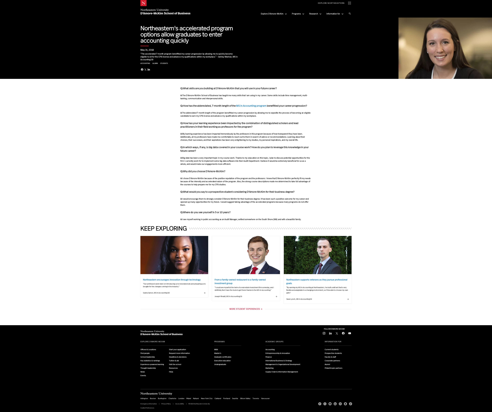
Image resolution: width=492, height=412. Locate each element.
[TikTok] (350, 403)
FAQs (171, 372)
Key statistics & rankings (150, 360)
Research (313, 13)
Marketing (269, 368)
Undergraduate (220, 364)
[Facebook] (142, 69)
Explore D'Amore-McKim (272, 13)
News (142, 372)
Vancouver (265, 398)
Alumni (155, 63)
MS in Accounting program (251, 106)
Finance (268, 357)
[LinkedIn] (148, 69)
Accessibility (179, 404)
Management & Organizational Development (282, 364)
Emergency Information (148, 404)
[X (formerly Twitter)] (324, 403)
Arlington (144, 398)
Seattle (235, 398)
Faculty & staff (330, 357)
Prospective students (333, 353)
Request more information (179, 353)
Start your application (177, 349)
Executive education (222, 360)
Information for (333, 13)
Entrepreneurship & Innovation (277, 353)
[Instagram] (340, 403)
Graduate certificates (222, 357)
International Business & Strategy (278, 360)
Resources (173, 368)
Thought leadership (148, 368)
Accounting (145, 63)
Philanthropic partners (333, 368)
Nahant (196, 398)
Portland (226, 398)
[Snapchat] (345, 403)
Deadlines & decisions (178, 357)
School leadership (147, 357)
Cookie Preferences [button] (147, 408)
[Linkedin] (335, 403)
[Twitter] (145, 69)
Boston (153, 398)
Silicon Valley (245, 398)
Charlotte (172, 398)
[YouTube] (330, 403)
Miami (188, 398)
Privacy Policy (166, 404)
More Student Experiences (244, 309)
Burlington (162, 398)
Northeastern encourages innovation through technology (172, 279)
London (181, 398)
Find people (145, 353)
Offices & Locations (148, 349)
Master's (217, 353)
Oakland (217, 398)
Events (143, 375)
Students (164, 63)
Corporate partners (332, 360)
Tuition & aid (174, 360)
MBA (216, 349)
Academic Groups (274, 341)
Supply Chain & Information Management (281, 372)
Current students (332, 349)
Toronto (255, 398)
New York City (206, 398)
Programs (296, 13)
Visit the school (175, 364)
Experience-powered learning (152, 364)
